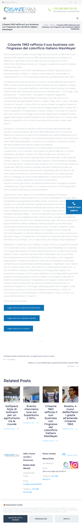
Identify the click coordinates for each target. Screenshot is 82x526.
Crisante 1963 (71, 455)
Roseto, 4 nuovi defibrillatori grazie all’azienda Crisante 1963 (70, 415)
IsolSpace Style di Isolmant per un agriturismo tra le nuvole (12, 415)
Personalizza (41, 519)
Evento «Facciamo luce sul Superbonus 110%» (31, 412)
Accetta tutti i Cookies (15, 519)
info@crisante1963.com (10, 2)
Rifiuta (67, 519)
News (52, 25)
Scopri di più (9, 429)
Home (45, 25)
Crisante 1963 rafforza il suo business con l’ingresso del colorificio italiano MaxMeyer (51, 421)
